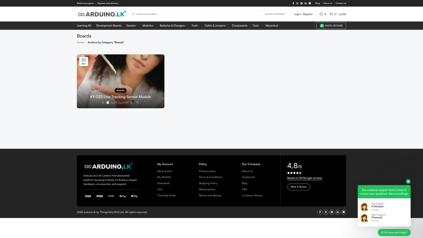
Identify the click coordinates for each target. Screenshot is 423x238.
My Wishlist (164, 177)
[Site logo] (101, 13)
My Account (164, 171)
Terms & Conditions (210, 177)
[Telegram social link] (310, 3)
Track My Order (166, 195)
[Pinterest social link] (301, 3)
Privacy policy (207, 171)
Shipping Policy (208, 183)
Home (80, 42)
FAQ (244, 189)
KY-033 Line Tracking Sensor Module (120, 96)
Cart (160, 189)
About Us (247, 171)
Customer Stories (252, 195)
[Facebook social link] (293, 3)
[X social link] (297, 3)
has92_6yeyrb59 (120, 102)
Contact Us (248, 177)
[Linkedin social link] (306, 3)
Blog (244, 183)
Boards (120, 90)
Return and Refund (210, 195)
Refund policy (207, 189)
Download (163, 183)
